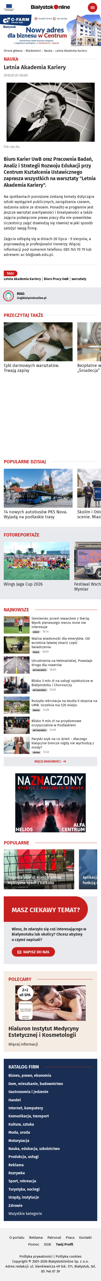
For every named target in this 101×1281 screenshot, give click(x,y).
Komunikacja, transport (28, 1116)
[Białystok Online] (50, 7)
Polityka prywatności (35, 1256)
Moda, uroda (19, 1132)
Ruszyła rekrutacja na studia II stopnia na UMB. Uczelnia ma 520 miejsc (64, 703)
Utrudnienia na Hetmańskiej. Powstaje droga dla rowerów (61, 663)
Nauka (48, 50)
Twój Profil (64, 1244)
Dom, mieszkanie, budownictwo (35, 1083)
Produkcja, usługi (23, 1156)
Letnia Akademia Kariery (71, 50)
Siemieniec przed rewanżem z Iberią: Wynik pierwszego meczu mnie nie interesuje (60, 622)
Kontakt (85, 1237)
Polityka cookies (69, 1256)
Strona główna (13, 50)
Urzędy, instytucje (23, 1197)
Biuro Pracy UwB (56, 279)
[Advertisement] (50, 415)
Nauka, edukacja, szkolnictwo (34, 1148)
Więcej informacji (23, 1044)
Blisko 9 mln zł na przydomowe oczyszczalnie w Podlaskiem (56, 723)
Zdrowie (15, 1205)
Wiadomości (33, 50)
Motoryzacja (18, 1140)
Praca (36, 652)
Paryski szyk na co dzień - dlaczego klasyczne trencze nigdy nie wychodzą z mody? (62, 743)
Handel (14, 1100)
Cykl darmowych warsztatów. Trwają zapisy (31, 368)
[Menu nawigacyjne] (92, 7)
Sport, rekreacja (22, 1181)
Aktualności (39, 670)
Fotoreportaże (21, 534)
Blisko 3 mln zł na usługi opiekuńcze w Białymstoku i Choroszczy (62, 683)
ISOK (47, 1244)
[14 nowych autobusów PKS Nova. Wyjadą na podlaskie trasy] (38, 488)
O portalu (16, 1237)
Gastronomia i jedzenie (28, 1091)
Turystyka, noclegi (24, 1189)
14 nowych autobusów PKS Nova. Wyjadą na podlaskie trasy (35, 515)
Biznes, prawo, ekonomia (29, 1075)
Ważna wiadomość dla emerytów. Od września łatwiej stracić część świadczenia (60, 642)
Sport (36, 632)
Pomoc (33, 1244)
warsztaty (79, 279)
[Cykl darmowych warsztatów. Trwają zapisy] (38, 341)
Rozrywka (16, 1173)
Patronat (54, 1237)
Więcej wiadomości (48, 761)
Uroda (36, 752)
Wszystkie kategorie (25, 1213)
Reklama (16, 1165)
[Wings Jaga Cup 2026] (37, 561)
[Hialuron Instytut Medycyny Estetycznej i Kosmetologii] (50, 1003)
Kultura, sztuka (21, 1124)
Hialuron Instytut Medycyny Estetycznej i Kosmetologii (43, 1032)
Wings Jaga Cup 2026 (23, 584)
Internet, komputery (25, 1108)
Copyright (19, 1261)
